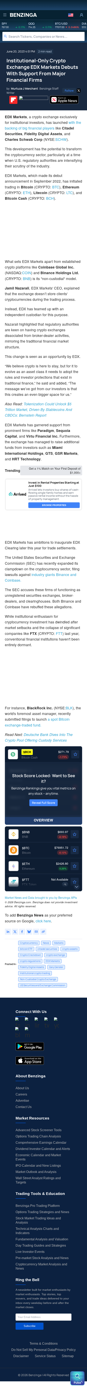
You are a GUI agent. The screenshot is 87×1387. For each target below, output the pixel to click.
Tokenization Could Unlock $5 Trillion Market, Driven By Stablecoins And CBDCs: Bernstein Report (38, 409)
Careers (21, 1094)
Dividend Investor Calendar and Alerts (43, 1149)
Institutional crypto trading (35, 973)
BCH (50, 198)
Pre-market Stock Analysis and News (42, 1258)
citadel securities (47, 949)
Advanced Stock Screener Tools (39, 1130)
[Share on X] (15, 932)
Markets (58, 943)
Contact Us (24, 1107)
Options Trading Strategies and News (42, 1212)
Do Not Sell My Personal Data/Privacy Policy (43, 1349)
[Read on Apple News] (64, 100)
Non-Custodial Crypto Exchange (38, 979)
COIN (26, 272)
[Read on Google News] (33, 100)
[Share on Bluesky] (29, 932)
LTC (69, 192)
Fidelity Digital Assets (32, 967)
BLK (69, 707)
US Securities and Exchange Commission (42, 985)
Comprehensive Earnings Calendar (41, 1142)
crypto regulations (30, 961)
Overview (43, 820)
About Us (22, 1088)
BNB (26, 278)
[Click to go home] (23, 15)
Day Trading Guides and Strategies (41, 1245)
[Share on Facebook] (22, 932)
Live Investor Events (30, 1251)
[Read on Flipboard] (13, 100)
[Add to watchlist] (75, 754)
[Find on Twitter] (79, 91)
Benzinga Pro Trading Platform (38, 1205)
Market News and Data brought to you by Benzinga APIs (41, 898)
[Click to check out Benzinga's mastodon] (27, 1033)
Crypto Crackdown (30, 955)
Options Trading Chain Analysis (38, 1136)
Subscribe (29, 1325)
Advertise (22, 1100)
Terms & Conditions (44, 1343)
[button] (70, 15)
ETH (26, 192)
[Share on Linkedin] (8, 932)
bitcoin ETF (26, 949)
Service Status (45, 1356)
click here (43, 920)
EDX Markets (53, 961)
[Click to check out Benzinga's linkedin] (37, 1024)
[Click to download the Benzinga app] (30, 1046)
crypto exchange (55, 955)
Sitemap (68, 1356)
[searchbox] (46, 36)
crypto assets (69, 949)
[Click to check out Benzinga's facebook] (18, 1024)
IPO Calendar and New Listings (38, 1165)
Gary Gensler (56, 967)
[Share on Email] (36, 932)
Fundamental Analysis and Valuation (42, 1239)
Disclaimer (21, 1356)
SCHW (61, 139)
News (46, 943)
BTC (55, 186)
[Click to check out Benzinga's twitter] (47, 1024)
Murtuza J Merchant (24, 88)
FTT (59, 633)
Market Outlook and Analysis (36, 1172)
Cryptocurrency (29, 943)
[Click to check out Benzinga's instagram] (27, 1024)
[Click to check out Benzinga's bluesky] (18, 1033)
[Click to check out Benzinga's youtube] (56, 1024)
